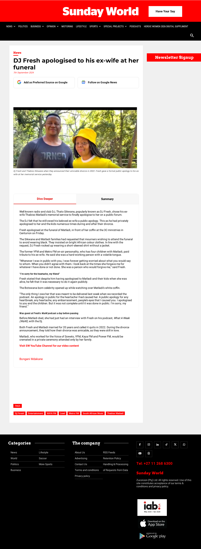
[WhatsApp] (77, 96)
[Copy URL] (86, 96)
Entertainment (35, 413)
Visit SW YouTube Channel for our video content (49, 346)
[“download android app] (152, 541)
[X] (59, 96)
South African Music (93, 413)
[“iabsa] (152, 516)
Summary (107, 199)
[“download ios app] (152, 528)
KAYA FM (51, 413)
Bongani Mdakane (31, 359)
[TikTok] (166, 444)
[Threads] (148, 453)
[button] (192, 36)
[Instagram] (148, 444)
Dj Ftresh (19, 413)
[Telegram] (68, 96)
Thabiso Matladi (115, 413)
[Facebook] (41, 96)
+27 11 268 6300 (158, 463)
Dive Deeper (45, 199)
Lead (62, 413)
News (17, 52)
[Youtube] (139, 453)
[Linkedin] (50, 96)
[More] (95, 96)
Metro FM (74, 413)
